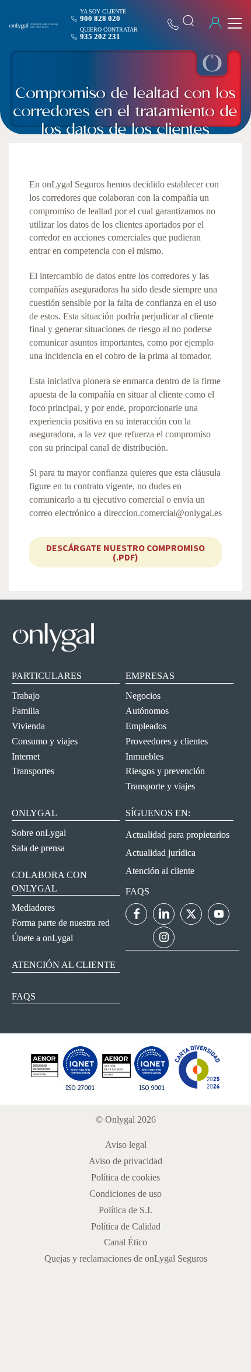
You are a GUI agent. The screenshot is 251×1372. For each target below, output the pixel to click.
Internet (26, 756)
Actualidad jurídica (161, 853)
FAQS (137, 891)
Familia (25, 711)
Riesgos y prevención (165, 771)
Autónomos (147, 711)
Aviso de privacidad (125, 1161)
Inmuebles (144, 756)
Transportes (33, 771)
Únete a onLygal (42, 938)
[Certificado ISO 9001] (80, 1089)
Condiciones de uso (125, 1194)
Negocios (143, 696)
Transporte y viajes (160, 786)
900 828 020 (100, 18)
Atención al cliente (64, 965)
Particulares (47, 676)
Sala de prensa (38, 848)
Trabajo (26, 696)
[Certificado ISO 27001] (45, 1089)
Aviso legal (126, 1145)
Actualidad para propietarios (177, 835)
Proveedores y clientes (167, 741)
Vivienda (28, 726)
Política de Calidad (126, 1226)
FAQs (24, 996)
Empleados (146, 726)
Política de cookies (125, 1177)
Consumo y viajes (45, 741)
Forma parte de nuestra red (61, 923)
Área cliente (215, 23)
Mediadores (33, 908)
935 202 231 (100, 36)
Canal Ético (125, 1242)
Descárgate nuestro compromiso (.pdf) (125, 552)
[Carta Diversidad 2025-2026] (197, 1089)
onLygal (34, 813)
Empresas (150, 676)
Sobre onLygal (39, 833)
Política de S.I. (125, 1210)
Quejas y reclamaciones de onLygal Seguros (125, 1258)
